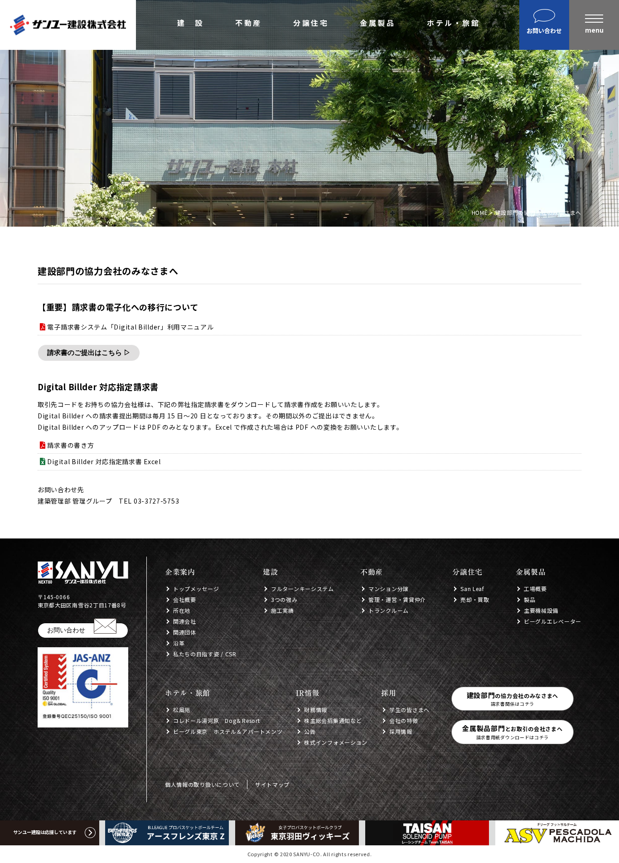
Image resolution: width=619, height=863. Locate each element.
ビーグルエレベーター (552, 621)
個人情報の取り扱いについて (202, 784)
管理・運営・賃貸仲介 (397, 599)
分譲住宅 (311, 23)
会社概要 (184, 599)
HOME (480, 212)
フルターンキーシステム (302, 588)
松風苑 (181, 709)
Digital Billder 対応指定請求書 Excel (103, 461)
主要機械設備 (541, 610)
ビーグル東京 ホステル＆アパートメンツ (227, 731)
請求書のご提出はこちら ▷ (89, 352)
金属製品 (377, 23)
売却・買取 (474, 599)
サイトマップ (272, 784)
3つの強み (284, 599)
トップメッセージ (196, 588)
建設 (270, 572)
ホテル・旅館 (453, 23)
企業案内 (180, 572)
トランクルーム (388, 610)
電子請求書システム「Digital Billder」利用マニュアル (130, 326)
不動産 (248, 23)
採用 (388, 693)
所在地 (181, 610)
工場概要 (535, 588)
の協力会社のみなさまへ (513, 699)
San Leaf (472, 588)
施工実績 (282, 610)
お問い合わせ (66, 630)
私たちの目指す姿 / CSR (205, 654)
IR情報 (307, 693)
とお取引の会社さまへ (512, 732)
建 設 (190, 23)
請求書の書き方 (70, 445)
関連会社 (184, 621)
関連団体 (184, 632)
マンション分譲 (388, 588)
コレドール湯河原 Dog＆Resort (216, 720)
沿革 (178, 643)
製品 (529, 599)
